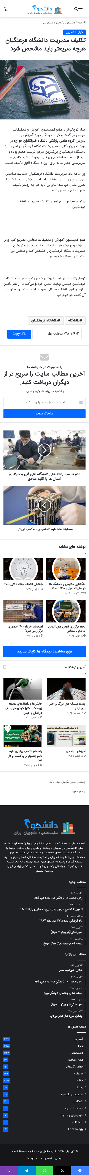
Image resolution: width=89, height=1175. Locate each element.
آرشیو (58, 1158)
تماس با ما (46, 1158)
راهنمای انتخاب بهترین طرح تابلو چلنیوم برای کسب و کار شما (25, 756)
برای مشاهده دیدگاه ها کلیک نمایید (44, 651)
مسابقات (77, 1122)
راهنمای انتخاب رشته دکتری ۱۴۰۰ (23, 584)
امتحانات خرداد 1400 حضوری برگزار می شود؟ (25, 628)
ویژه (80, 1046)
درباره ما (32, 1158)
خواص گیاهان (74, 1067)
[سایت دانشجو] (44, 8)
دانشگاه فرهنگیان (44, 320)
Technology (75, 1129)
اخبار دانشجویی (52, 23)
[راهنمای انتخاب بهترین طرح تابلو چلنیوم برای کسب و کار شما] (22, 736)
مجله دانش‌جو (74, 1108)
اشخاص (78, 1101)
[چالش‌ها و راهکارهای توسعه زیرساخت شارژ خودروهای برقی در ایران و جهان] (22, 689)
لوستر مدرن (79, 792)
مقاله (79, 1081)
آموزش (78, 1039)
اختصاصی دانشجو (72, 1094)
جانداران (78, 1074)
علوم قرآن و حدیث (71, 1115)
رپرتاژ (79, 1088)
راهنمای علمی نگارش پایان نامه (67, 782)
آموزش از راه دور (76, 751)
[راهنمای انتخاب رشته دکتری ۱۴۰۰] (23, 569)
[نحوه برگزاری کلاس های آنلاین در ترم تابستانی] (66, 611)
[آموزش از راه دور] (66, 736)
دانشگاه (74, 320)
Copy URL (19, 334)
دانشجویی (69, 23)
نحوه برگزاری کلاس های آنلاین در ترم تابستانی (67, 628)
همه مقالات (75, 1060)
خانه (80, 23)
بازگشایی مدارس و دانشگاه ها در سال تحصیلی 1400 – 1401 (67, 586)
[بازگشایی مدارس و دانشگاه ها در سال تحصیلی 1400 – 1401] (66, 569)
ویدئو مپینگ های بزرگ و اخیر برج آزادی (67, 706)
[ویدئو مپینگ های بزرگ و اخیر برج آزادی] (66, 689)
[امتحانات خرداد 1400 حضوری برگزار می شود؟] (23, 611)
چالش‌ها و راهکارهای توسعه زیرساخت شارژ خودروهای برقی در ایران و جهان (23, 708)
